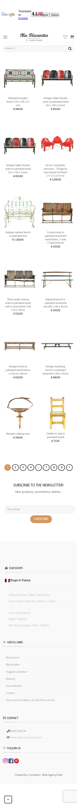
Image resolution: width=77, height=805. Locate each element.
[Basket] (72, 37)
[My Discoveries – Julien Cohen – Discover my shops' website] (34, 37)
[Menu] (5, 37)
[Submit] (70, 48)
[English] (40, 13)
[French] (35, 13)
